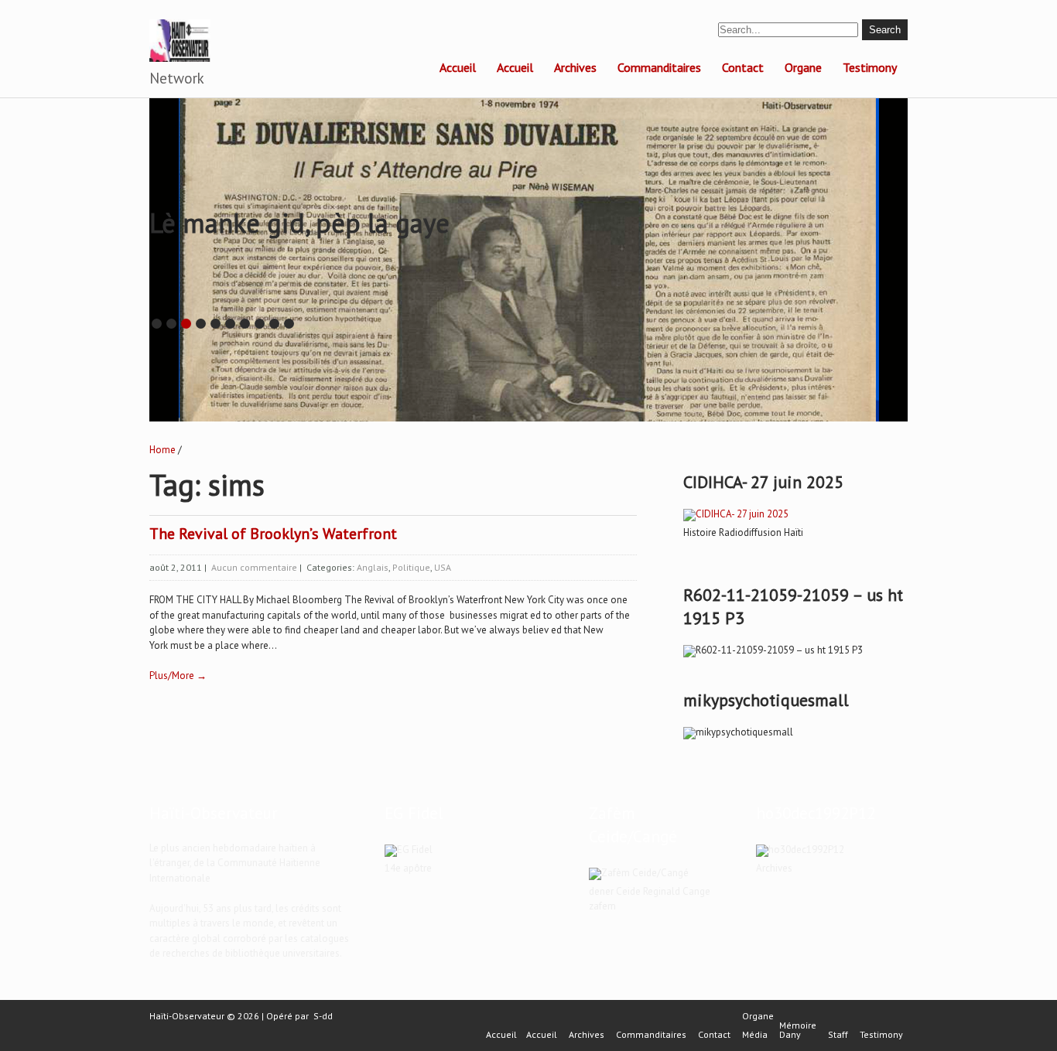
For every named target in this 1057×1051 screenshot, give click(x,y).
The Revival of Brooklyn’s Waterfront (273, 534)
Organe (803, 67)
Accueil (458, 67)
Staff (838, 1034)
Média (755, 1034)
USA (442, 567)
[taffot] (735, 513)
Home (162, 449)
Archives (575, 67)
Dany (790, 1034)
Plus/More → (178, 675)
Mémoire (797, 1025)
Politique (411, 567)
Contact (743, 67)
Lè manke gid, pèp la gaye (299, 222)
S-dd (323, 1016)
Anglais (372, 567)
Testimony (870, 67)
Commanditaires (659, 67)
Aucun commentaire (254, 567)
